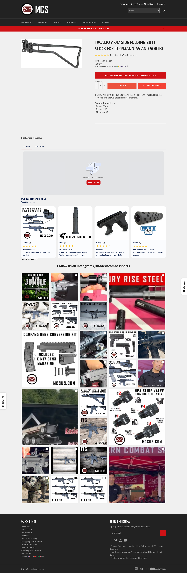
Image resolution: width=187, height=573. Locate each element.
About (57, 22)
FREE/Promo (138, 4)
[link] (137, 301)
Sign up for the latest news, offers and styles (130, 526)
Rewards (162, 4)
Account (106, 22)
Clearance (126, 4)
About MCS (27, 532)
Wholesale (27, 553)
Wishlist (25, 535)
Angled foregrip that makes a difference (129, 558)
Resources (72, 22)
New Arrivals (27, 22)
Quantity (98, 81)
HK (37, 556)
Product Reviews (30, 544)
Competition (89, 22)
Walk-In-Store (28, 547)
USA (32, 556)
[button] (130, 66)
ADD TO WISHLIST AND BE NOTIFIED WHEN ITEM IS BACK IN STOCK (130, 75)
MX (42, 556)
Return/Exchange (30, 538)
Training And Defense (31, 550)
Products (42, 22)
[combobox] (144, 10)
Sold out (122, 86)
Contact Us (27, 529)
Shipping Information (32, 541)
